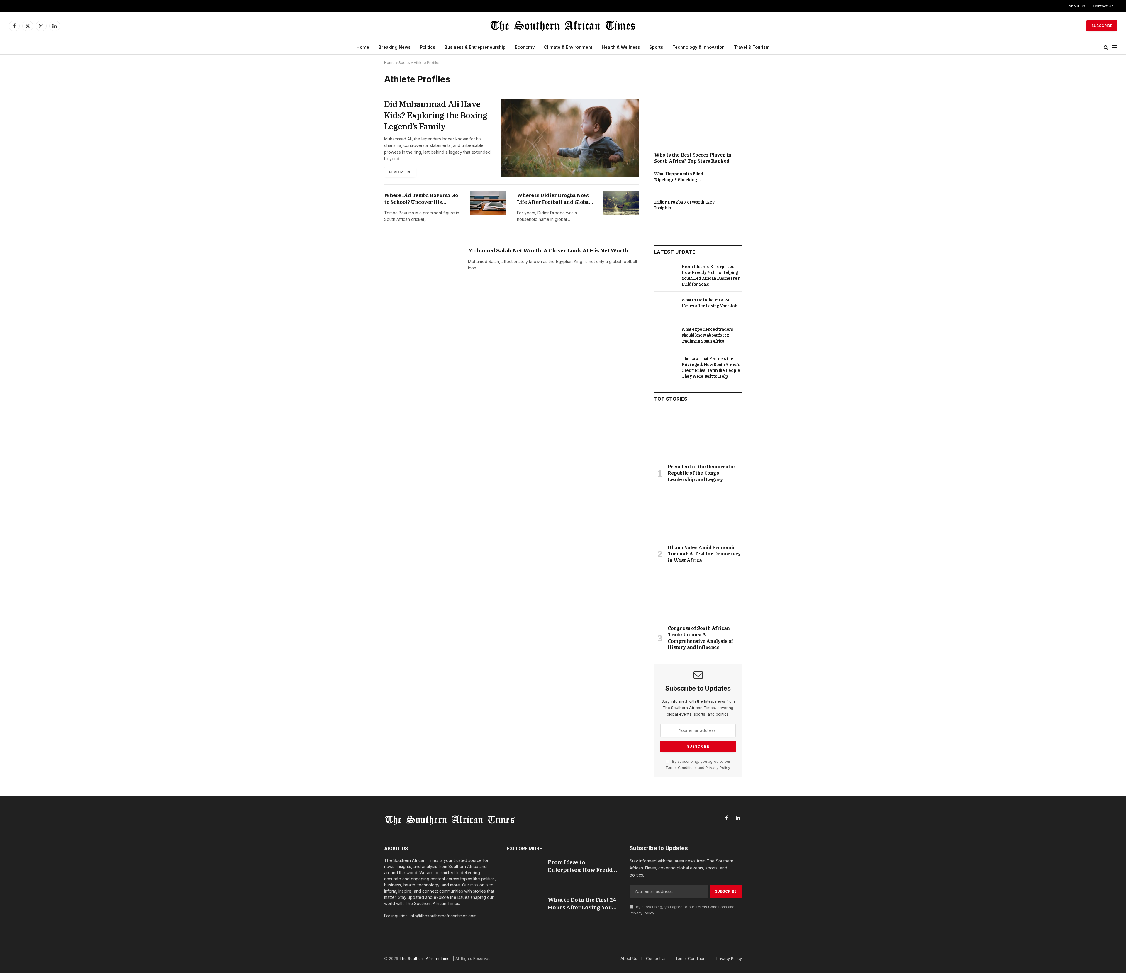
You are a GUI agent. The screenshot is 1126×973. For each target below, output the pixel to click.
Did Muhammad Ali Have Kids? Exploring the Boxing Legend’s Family (435, 115)
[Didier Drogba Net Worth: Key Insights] (731, 208)
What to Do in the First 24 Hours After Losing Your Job (709, 302)
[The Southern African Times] (563, 26)
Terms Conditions (681, 767)
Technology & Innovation (698, 47)
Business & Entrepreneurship (475, 47)
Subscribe (1101, 25)
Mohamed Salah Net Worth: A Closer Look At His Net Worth (548, 250)
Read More (400, 172)
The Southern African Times (425, 958)
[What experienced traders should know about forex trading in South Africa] (665, 336)
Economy (525, 47)
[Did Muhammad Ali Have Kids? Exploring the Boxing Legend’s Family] (570, 138)
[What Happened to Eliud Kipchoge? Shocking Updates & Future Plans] (731, 180)
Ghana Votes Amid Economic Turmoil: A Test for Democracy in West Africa (704, 554)
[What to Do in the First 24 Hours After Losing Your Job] (665, 306)
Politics (427, 47)
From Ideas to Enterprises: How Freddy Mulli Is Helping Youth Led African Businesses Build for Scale (710, 275)
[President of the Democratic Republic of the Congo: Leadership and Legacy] (698, 434)
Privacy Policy (718, 767)
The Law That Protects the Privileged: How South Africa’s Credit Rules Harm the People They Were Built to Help (710, 367)
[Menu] (1114, 47)
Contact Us (1103, 6)
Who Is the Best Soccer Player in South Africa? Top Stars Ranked (692, 158)
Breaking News (395, 47)
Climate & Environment (568, 47)
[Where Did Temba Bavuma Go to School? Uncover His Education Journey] (488, 203)
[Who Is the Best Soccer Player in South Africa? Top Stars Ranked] (698, 123)
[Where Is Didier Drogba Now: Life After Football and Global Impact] (621, 203)
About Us (1077, 6)
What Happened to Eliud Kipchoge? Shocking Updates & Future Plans (678, 177)
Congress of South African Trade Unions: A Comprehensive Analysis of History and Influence (700, 637)
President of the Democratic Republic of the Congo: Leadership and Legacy (701, 473)
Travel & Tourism (752, 47)
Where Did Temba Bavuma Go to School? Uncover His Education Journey (421, 199)
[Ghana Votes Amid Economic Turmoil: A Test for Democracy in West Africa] (698, 515)
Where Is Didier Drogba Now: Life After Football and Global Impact (554, 199)
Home (363, 47)
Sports (656, 47)
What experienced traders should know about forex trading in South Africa (707, 335)
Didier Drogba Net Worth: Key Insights (684, 205)
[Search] (1106, 47)
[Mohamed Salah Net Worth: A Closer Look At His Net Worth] (422, 270)
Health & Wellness (621, 47)
